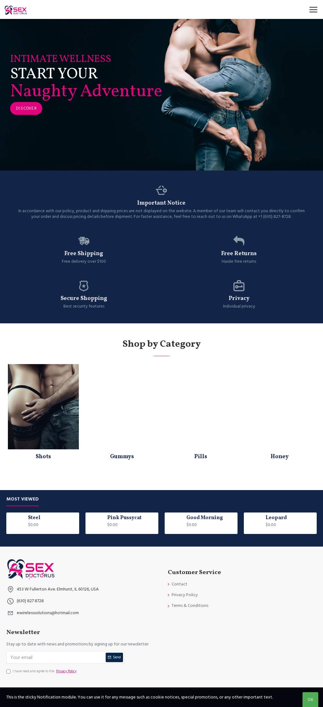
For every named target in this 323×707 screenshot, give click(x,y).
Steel (34, 518)
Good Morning (204, 518)
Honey (280, 457)
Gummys (122, 457)
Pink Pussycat (124, 518)
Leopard (276, 518)
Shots (43, 457)
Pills (200, 457)
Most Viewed (22, 499)
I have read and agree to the (44, 671)
